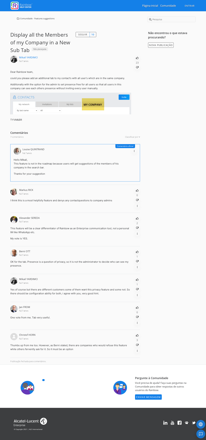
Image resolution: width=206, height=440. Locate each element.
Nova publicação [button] (161, 45)
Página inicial (150, 5)
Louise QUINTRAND (33, 149)
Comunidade (168, 5)
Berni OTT (24, 251)
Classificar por (132, 136)
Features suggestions (44, 18)
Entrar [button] (190, 5)
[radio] (137, 57)
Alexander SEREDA (29, 217)
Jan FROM (24, 307)
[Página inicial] (21, 5)
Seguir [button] (82, 34)
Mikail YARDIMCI (28, 57)
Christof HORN (27, 334)
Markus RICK (26, 189)
